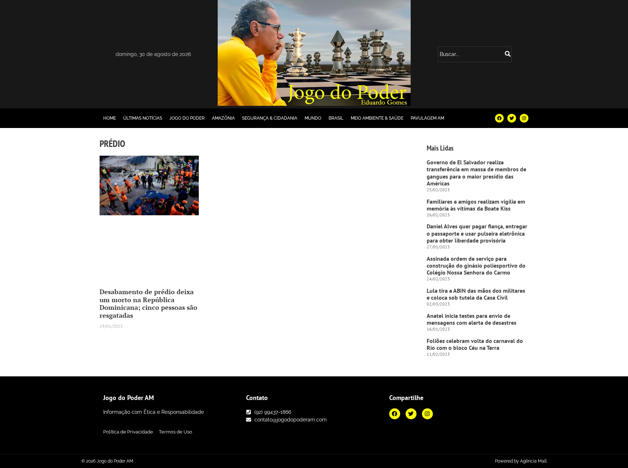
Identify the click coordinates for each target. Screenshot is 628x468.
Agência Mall (533, 461)
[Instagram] (524, 118)
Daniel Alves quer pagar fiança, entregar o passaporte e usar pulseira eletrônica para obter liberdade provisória (477, 233)
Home (109, 118)
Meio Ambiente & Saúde (377, 118)
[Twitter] (511, 118)
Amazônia (223, 118)
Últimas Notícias (142, 118)
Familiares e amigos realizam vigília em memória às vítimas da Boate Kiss (476, 205)
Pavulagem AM (427, 118)
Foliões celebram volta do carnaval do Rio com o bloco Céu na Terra (475, 344)
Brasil (336, 118)
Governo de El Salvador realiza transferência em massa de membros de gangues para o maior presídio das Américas (476, 173)
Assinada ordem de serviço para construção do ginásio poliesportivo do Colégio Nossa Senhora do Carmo (476, 265)
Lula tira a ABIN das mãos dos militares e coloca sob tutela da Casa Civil (476, 294)
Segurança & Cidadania (269, 118)
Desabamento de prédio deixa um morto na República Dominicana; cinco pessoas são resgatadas (148, 303)
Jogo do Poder (187, 118)
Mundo (313, 118)
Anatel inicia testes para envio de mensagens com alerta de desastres (471, 319)
